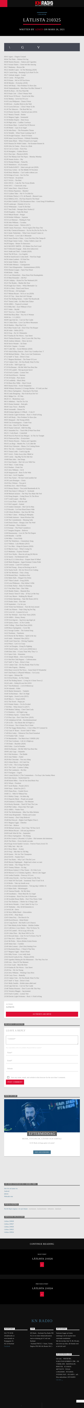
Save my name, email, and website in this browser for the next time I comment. (38, 1077)
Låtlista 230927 (9, 1224)
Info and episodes (42, 1152)
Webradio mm (8, 1196)
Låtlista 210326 (42, 1258)
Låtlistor (42, 14)
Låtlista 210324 (42, 1288)
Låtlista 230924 (9, 1232)
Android (6, 1191)
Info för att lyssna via (11, 1188)
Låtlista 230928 (9, 1221)
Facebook (7, 1346)
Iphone (6, 1194)
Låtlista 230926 (9, 1227)
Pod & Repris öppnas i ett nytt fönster (16, 1209)
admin (39, 29)
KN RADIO (42, 1320)
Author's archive (42, 1014)
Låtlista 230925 (9, 1229)
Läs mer (59, 1380)
